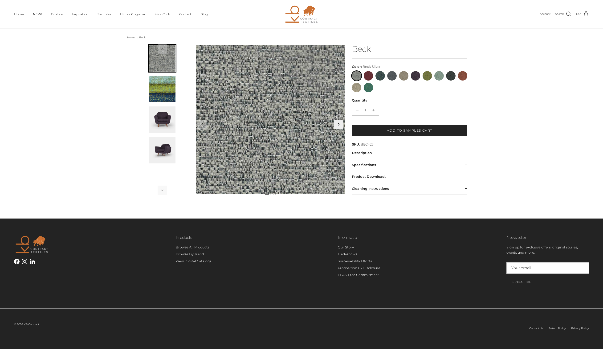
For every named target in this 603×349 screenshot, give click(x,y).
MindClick (162, 14)
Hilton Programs (132, 14)
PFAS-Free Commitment (358, 275)
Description (362, 153)
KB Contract (31, 324)
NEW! (37, 14)
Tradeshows (347, 254)
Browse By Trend (190, 254)
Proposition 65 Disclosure (359, 268)
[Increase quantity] (375, 110)
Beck (142, 37)
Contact (185, 14)
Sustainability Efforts (355, 261)
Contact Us (536, 328)
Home (19, 14)
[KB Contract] (301, 14)
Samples (104, 14)
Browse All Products (192, 247)
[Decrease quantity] (356, 110)
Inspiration (80, 14)
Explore (57, 14)
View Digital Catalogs (194, 261)
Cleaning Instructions (370, 189)
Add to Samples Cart (409, 130)
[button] (162, 49)
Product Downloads (369, 176)
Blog (204, 14)
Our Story (346, 247)
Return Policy (557, 328)
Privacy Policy (580, 328)
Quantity (359, 100)
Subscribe (522, 282)
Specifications (364, 165)
